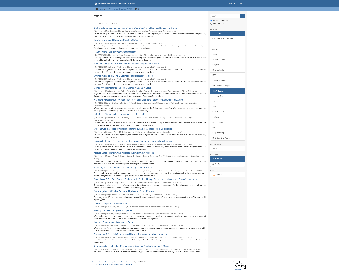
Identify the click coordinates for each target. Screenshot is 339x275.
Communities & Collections (222, 38)
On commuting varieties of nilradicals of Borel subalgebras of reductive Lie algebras (133, 128)
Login (214, 148)
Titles (214, 54)
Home (101, 9)
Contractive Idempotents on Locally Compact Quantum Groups (123, 87)
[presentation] (98, 33)
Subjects (215, 64)
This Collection (218, 23)
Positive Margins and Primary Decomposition (115, 51)
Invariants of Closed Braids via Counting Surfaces (117, 39)
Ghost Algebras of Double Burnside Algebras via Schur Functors (124, 191)
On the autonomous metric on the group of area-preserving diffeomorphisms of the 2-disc (135, 27)
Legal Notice (107, 264)
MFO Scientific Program (221, 85)
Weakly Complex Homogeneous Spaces (113, 210)
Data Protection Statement (123, 264)
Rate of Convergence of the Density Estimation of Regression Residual (127, 63)
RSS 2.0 (220, 174)
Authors (215, 49)
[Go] (242, 16)
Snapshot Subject (219, 80)
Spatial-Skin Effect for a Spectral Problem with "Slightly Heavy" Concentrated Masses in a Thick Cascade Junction (147, 179)
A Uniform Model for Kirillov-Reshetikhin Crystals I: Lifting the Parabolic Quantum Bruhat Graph (138, 99)
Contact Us (96, 264)
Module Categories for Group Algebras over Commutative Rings (124, 152)
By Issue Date (217, 43)
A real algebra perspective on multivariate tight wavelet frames (123, 167)
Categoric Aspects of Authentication (111, 203)
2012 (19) (216, 164)
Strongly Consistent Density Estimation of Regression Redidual (123, 75)
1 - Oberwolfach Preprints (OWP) (119, 9)
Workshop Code (218, 59)
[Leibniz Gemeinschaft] (239, 265)
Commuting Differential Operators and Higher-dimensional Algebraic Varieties (130, 234)
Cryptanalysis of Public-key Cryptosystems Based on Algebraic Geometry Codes (132, 245)
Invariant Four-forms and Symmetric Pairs (113, 222)
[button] (231, 3)
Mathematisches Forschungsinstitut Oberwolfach (111, 261)
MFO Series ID (218, 70)
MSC (214, 75)
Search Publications (220, 20)
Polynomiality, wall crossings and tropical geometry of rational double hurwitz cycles (133, 140)
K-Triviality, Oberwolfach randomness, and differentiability (121, 114)
